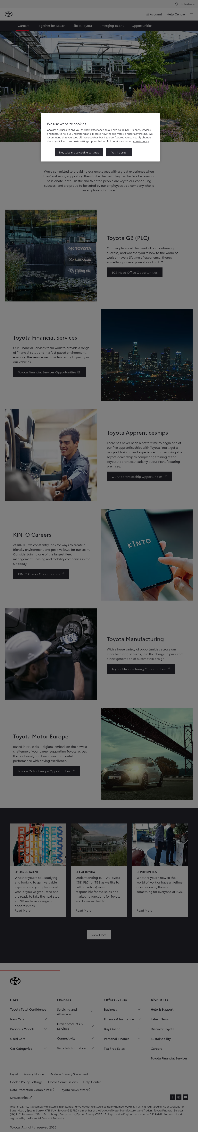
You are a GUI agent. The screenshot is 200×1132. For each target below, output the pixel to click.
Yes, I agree (119, 152)
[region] (100, 137)
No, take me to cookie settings (79, 152)
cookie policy (141, 141)
